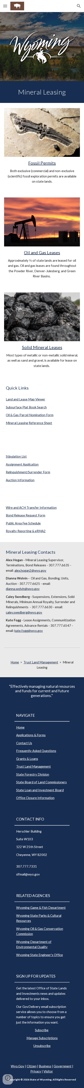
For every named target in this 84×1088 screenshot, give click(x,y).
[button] (5, 6)
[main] (42, 92)
